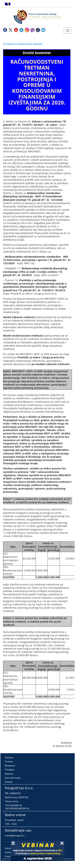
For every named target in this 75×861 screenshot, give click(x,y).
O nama (9, 761)
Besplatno (10, 765)
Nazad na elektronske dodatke (23, 44)
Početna (9, 757)
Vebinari (9, 773)
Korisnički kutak (13, 777)
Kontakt (9, 781)
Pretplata (9, 769)
